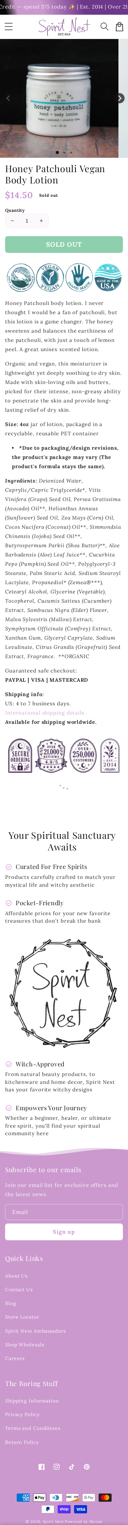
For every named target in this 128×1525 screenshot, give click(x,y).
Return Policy (22, 1442)
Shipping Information (32, 1401)
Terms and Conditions (32, 1428)
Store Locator (22, 1317)
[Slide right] (119, 98)
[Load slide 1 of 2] (64, 152)
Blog (10, 1303)
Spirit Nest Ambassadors (35, 1331)
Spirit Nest (53, 1521)
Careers (15, 1358)
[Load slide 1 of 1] (57, 152)
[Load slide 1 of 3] (71, 152)
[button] (104, 26)
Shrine (95, 1521)
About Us (16, 1276)
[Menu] (8, 26)
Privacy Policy (22, 1414)
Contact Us (19, 1289)
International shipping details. (45, 712)
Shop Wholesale (25, 1345)
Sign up (64, 1231)
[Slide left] (8, 98)
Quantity (15, 210)
